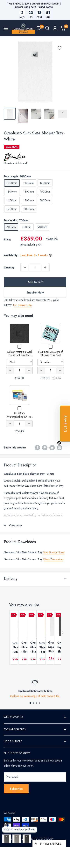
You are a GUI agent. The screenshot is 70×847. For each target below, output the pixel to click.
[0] (39, 28)
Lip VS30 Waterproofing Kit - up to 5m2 (19, 416)
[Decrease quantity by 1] (25, 267)
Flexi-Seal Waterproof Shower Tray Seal (50, 353)
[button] (65, 424)
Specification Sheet (54, 552)
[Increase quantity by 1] (45, 267)
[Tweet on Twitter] (52, 447)
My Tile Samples (50, 844)
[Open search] (47, 28)
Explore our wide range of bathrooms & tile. (35, 696)
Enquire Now (35, 292)
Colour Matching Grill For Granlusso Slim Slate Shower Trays (19, 355)
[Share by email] (59, 447)
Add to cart (35, 282)
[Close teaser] (59, 443)
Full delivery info (22, 305)
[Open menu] (6, 28)
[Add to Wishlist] (59, 48)
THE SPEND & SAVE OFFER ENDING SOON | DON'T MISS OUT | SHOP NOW (34, 5)
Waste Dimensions (53, 559)
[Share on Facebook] (37, 447)
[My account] (55, 28)
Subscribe (16, 789)
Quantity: (9, 267)
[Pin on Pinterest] (44, 447)
